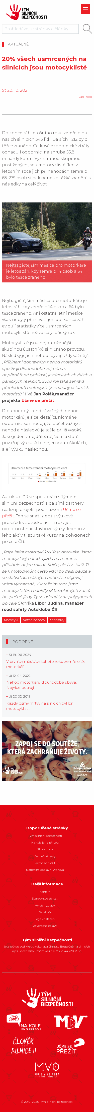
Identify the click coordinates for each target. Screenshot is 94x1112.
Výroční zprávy (45, 905)
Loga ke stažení (45, 919)
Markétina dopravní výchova (45, 870)
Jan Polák (85, 96)
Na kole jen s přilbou (45, 842)
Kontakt (45, 892)
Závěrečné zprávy (45, 926)
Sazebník (45, 912)
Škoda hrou (45, 849)
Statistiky (57, 620)
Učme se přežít (38, 400)
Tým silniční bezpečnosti (45, 836)
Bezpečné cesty (45, 856)
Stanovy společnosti (45, 898)
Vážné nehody (34, 620)
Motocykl (11, 620)
